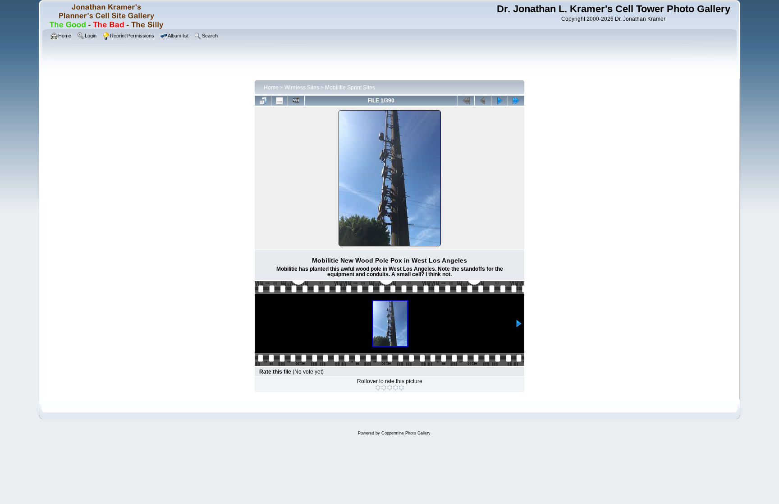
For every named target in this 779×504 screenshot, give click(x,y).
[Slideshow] (296, 101)
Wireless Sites (301, 87)
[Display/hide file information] (279, 101)
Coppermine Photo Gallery (406, 433)
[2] (384, 387)
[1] (378, 387)
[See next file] (499, 101)
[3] (390, 387)
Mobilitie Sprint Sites (350, 87)
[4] (396, 387)
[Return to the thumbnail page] (263, 101)
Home (271, 87)
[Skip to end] (516, 101)
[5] (401, 387)
